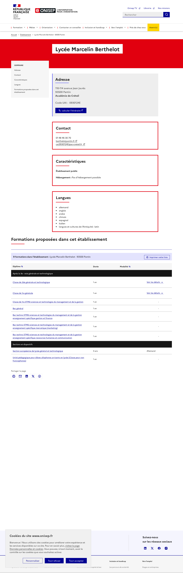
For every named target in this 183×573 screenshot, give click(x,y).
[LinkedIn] (26, 376)
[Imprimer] (13, 376)
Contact (17, 75)
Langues (17, 84)
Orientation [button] (47, 27)
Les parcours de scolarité (119, 567)
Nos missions (164, 8)
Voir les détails (153, 282)
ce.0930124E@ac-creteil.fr (69, 144)
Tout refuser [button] (54, 560)
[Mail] (20, 376)
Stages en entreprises (150, 567)
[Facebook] (39, 376)
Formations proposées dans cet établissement (26, 90)
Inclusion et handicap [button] (94, 27)
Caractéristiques (20, 80)
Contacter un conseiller (70, 27)
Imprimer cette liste (159, 257)
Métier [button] (32, 27)
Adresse (17, 70)
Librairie (148, 8)
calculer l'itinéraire (71, 110)
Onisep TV (133, 8)
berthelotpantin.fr (65, 140)
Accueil (14, 34)
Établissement (25, 34)
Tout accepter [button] (76, 560)
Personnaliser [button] (32, 560)
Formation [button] (18, 27)
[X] (33, 376)
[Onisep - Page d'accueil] (45, 10)
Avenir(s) (153, 27)
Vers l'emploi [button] (117, 27)
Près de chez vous (138, 27)
